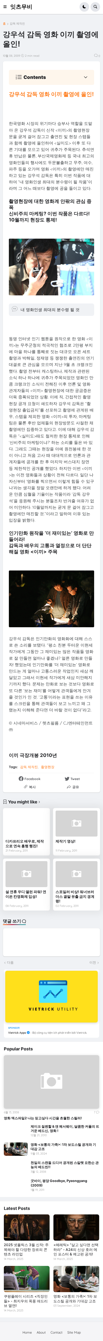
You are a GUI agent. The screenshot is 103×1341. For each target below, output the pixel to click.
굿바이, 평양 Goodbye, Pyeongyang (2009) (59, 1183)
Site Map (74, 1332)
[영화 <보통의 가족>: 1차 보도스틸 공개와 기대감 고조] (16, 1149)
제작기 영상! (65, 841)
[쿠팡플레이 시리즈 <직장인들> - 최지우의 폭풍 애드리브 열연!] (27, 1279)
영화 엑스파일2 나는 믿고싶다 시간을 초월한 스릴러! (43, 1118)
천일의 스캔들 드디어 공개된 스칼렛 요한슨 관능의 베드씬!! (65, 1165)
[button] (6, 7)
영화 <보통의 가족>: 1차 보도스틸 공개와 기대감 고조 (63, 1146)
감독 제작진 (17, 23)
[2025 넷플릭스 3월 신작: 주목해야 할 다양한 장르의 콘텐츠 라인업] (27, 1227)
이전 (92, 962)
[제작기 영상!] (76, 824)
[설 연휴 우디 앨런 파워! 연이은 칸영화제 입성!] (26, 874)
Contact (57, 1332)
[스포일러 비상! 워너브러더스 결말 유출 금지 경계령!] (76, 874)
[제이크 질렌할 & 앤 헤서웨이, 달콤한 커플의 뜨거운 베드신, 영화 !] (16, 1131)
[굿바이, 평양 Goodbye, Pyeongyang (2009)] (16, 1185)
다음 (10, 962)
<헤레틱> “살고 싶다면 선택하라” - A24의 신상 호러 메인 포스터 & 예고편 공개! (75, 1249)
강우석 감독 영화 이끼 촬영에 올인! (51, 94)
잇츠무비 (21, 6)
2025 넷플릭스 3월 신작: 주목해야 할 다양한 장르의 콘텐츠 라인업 (26, 1249)
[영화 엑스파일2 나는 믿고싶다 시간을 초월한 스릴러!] (51, 1082)
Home (27, 1332)
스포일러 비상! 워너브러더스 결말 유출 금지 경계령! (75, 896)
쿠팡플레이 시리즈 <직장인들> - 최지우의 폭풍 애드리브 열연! (26, 1301)
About (41, 1332)
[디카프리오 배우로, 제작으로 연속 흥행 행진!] (26, 824)
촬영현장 (47, 767)
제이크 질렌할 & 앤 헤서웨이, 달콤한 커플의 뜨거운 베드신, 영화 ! (65, 1128)
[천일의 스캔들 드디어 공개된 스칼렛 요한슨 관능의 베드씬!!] (16, 1167)
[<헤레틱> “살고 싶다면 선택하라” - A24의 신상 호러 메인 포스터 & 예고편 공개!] (76, 1227)
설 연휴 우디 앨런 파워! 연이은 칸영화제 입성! (26, 894)
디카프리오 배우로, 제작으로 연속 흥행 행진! (25, 843)
